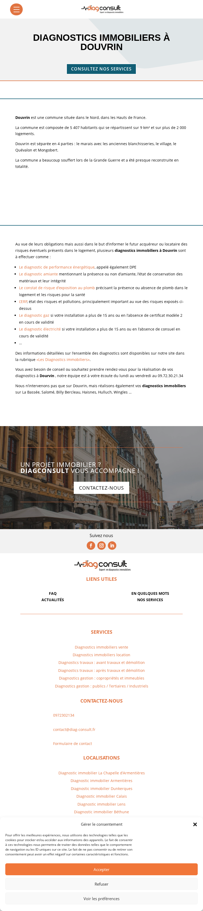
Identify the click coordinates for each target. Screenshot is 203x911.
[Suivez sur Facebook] (91, 545)
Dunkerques (121, 788)
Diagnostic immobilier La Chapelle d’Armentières (101, 772)
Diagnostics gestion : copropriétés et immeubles (101, 678)
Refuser (101, 884)
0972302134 (63, 715)
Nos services (150, 599)
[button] (195, 824)
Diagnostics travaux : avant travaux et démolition (101, 662)
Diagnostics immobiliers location (101, 654)
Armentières (120, 780)
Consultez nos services (101, 69)
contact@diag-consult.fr (74, 729)
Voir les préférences (101, 898)
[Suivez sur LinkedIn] (112, 545)
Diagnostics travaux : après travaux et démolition (101, 670)
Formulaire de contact (72, 743)
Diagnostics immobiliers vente (101, 647)
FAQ (53, 593)
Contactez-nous (101, 488)
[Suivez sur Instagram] (101, 545)
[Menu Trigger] (16, 9)
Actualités (52, 599)
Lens (121, 804)
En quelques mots (150, 593)
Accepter (101, 869)
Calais (121, 796)
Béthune (121, 811)
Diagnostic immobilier (90, 780)
